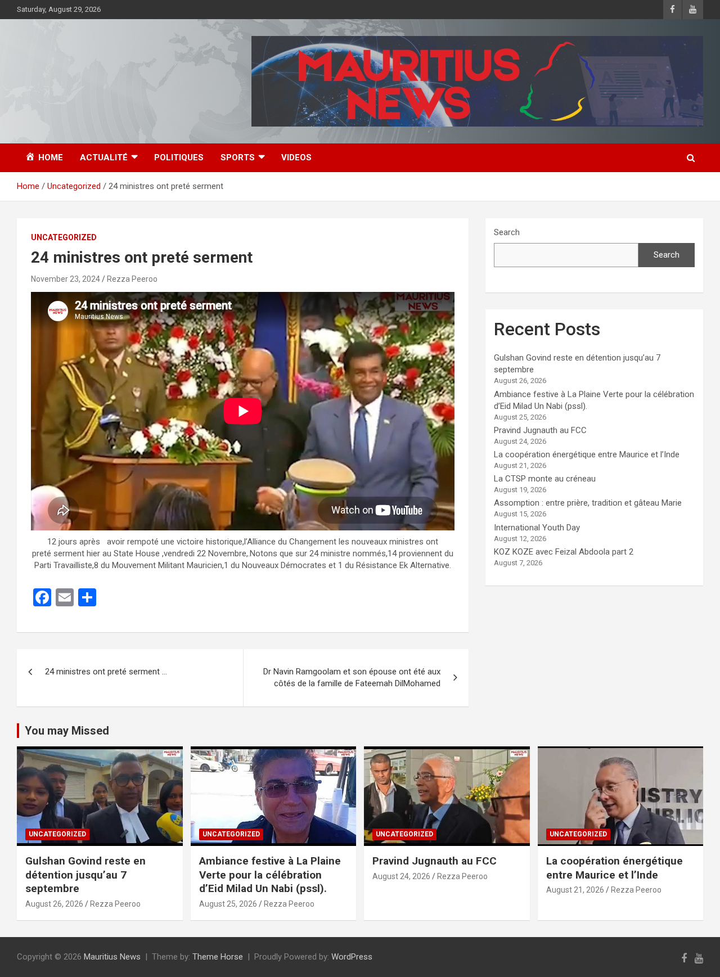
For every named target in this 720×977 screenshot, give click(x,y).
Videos (296, 157)
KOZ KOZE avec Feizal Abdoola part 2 (563, 552)
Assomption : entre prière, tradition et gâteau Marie (588, 503)
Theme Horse (217, 957)
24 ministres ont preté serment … (106, 672)
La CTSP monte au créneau (545, 479)
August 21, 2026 (575, 889)
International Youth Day (537, 528)
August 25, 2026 (228, 903)
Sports (237, 157)
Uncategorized (64, 237)
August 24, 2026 (401, 876)
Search (507, 232)
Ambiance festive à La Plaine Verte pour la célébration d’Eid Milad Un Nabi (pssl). (270, 874)
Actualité (104, 157)
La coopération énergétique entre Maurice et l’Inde (587, 454)
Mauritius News (112, 957)
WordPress (351, 957)
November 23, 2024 (65, 278)
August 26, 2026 (54, 903)
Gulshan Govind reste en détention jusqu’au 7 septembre (85, 874)
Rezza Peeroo (132, 278)
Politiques (179, 157)
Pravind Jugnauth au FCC (540, 430)
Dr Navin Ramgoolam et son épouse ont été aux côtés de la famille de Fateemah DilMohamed (351, 677)
